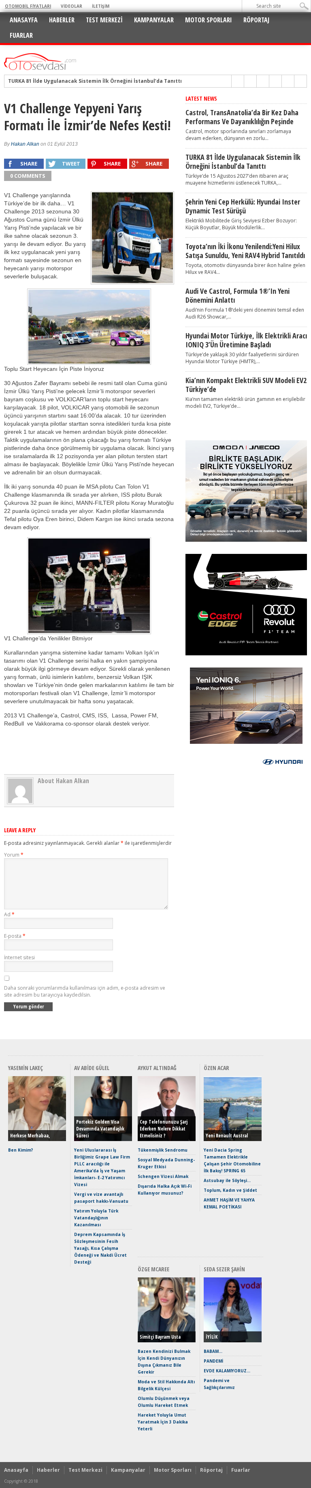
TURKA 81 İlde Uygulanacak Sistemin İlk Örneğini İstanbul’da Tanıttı (95, 81)
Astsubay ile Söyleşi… (227, 1180)
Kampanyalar (154, 19)
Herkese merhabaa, (30, 1135)
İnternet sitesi (19, 957)
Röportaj (256, 19)
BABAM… (213, 1351)
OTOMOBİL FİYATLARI (28, 6)
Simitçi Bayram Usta (160, 1336)
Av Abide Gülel (91, 1068)
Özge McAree (153, 1269)
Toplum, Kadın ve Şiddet (230, 1190)
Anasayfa (24, 19)
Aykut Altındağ (157, 1068)
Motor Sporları (208, 19)
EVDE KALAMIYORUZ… (227, 1371)
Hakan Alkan (25, 144)
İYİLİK (211, 1336)
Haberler (62, 19)
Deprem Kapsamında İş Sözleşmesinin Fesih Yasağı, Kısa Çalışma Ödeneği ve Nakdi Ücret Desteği (100, 1248)
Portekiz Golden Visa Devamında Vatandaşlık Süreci (100, 1128)
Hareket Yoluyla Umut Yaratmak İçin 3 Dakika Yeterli (163, 1422)
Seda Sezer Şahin (224, 1269)
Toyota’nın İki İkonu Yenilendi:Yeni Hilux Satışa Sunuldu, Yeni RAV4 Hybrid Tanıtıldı (245, 251)
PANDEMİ (213, 1361)
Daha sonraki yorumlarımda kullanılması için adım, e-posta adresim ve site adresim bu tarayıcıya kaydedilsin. (84, 991)
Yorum (13, 854)
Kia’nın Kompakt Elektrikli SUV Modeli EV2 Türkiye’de (246, 385)
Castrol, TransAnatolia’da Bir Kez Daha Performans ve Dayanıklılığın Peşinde (241, 117)
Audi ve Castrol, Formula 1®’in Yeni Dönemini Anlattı (237, 295)
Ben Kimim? (20, 1150)
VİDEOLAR (71, 6)
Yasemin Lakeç (25, 1068)
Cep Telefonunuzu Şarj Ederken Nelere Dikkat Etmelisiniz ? (163, 1128)
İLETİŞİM (100, 6)
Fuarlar (21, 35)
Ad (9, 914)
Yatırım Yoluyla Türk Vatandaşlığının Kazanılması (96, 1217)
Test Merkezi (104, 19)
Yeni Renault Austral (227, 1135)
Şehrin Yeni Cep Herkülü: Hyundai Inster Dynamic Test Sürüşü (242, 206)
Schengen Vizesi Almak (163, 1176)
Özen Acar (216, 1068)
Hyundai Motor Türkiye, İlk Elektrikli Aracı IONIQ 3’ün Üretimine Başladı (246, 340)
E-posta (15, 935)
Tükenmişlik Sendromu (162, 1150)
